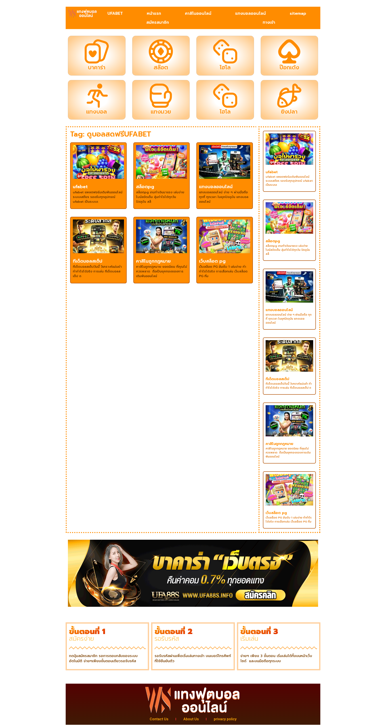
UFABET (115, 13)
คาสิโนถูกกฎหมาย (153, 261)
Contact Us (159, 719)
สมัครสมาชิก (157, 22)
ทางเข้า (269, 22)
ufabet (80, 186)
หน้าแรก (154, 13)
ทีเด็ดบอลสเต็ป (87, 261)
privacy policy (225, 719)
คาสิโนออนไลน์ (198, 13)
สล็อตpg (145, 186)
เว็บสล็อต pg (212, 261)
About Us (191, 719)
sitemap (298, 13)
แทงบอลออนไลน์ (250, 13)
